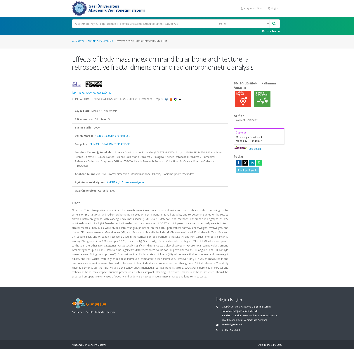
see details (255, 148)
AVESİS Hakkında (95, 312)
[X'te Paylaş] (245, 163)
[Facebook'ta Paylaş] (239, 163)
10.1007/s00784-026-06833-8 (112, 136)
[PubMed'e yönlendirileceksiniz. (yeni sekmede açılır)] (167, 99)
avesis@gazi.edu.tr (232, 324)
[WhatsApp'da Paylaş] (259, 163)
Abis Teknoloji (266, 344)
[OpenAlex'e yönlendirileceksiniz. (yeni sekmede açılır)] (179, 99)
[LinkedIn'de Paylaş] (252, 163)
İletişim (111, 312)
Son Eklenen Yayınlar (100, 41)
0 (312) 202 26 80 (231, 329)
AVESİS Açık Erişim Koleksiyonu (125, 182)
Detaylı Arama (271, 31)
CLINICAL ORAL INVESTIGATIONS (109, 144)
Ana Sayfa (78, 41)
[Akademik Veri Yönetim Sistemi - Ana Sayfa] (80, 8)
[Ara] (274, 24)
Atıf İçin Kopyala (248, 170)
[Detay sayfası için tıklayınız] (243, 98)
